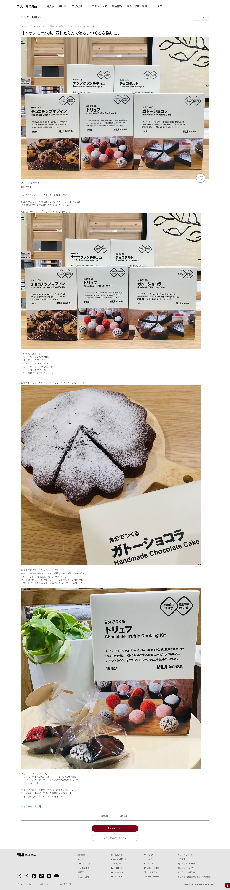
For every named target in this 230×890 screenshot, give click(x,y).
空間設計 (81, 872)
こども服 (77, 6)
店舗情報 (81, 855)
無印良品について (185, 868)
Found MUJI (116, 868)
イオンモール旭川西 (31, 806)
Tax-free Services (151, 877)
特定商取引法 (65, 884)
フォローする (200, 17)
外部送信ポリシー (47, 884)
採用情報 (181, 859)
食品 (159, 6)
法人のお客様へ (150, 872)
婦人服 (50, 6)
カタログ (148, 859)
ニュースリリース (185, 855)
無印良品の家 (117, 855)
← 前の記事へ (104, 816)
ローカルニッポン (84, 864)
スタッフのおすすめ (30, 183)
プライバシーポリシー (26, 884)
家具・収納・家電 (137, 6)
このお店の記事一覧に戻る (115, 838)
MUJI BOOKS (117, 872)
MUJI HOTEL (116, 877)
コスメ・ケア (99, 6)
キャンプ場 (116, 864)
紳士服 (63, 6)
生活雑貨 (117, 6)
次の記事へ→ (125, 816)
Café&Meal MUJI (118, 859)
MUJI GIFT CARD (151, 868)
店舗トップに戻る (115, 828)
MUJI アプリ (149, 855)
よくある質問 (83, 877)
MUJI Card (148, 864)
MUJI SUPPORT (84, 868)
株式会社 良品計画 (186, 872)
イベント (81, 859)
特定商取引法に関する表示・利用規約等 (195, 877)
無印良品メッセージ (186, 864)
